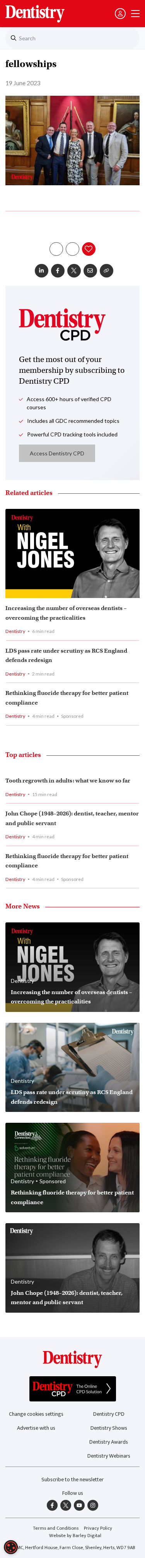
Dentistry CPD (109, 1414)
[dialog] (11, 1547)
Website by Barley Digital (75, 1536)
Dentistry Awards (108, 1441)
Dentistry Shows (108, 1428)
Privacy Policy (98, 1528)
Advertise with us (36, 1428)
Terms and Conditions (55, 1528)
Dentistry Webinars (108, 1455)
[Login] (120, 13)
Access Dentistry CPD (57, 453)
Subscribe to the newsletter (72, 1479)
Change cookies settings (36, 1414)
